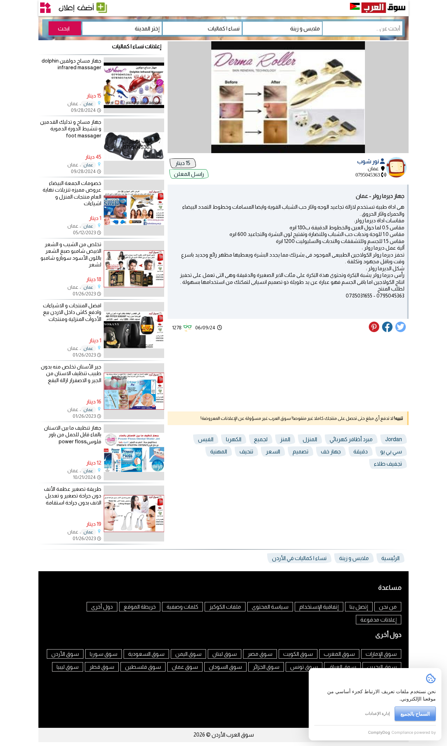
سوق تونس (304, 667)
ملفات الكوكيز (225, 607)
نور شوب (368, 161)
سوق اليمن (188, 654)
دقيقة (360, 451)
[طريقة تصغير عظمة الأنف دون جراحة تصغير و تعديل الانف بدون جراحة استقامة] (134, 540)
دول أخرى (102, 607)
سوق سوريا (103, 654)
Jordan (393, 439)
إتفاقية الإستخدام (319, 607)
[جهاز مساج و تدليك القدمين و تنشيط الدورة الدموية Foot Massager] (134, 172)
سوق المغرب (339, 654)
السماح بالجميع (415, 714)
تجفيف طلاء (388, 464)
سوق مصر (260, 654)
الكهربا (233, 439)
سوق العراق (342, 667)
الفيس (205, 439)
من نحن (388, 607)
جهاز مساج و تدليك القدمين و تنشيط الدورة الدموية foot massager (70, 128)
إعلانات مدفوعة (378, 620)
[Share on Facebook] (387, 330)
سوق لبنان (224, 654)
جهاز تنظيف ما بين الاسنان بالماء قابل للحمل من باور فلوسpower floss (72, 434)
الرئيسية (390, 558)
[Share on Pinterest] (375, 330)
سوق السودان (225, 667)
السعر (273, 451)
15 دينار (182, 163)
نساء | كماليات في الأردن (299, 558)
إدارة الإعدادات (377, 713)
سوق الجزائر (266, 667)
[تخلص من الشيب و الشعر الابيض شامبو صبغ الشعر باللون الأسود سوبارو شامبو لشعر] (134, 295)
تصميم (300, 451)
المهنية (218, 451)
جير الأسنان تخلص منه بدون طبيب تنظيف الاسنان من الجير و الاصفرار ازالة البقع (71, 373)
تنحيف (246, 451)
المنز (285, 439)
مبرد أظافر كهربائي (351, 439)
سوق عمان (185, 667)
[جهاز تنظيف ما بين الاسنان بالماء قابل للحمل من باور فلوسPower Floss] (134, 478)
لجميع (261, 439)
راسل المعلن (189, 174)
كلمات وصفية (182, 607)
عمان (88, 103)
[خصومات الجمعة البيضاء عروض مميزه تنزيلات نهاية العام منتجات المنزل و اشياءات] (134, 234)
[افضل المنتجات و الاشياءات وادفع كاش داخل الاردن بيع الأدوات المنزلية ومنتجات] (134, 356)
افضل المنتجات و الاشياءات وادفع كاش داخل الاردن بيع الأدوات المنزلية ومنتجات (72, 312)
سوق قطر (101, 667)
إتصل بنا (359, 607)
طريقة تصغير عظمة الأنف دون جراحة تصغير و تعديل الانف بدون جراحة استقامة (72, 495)
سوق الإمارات (381, 654)
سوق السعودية (146, 654)
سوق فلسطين (143, 667)
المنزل (310, 439)
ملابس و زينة (354, 558)
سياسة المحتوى (270, 607)
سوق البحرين (382, 667)
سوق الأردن (65, 654)
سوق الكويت (298, 654)
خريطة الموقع (140, 607)
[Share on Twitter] (401, 330)
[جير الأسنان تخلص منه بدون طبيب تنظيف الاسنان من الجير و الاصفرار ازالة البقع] (134, 417)
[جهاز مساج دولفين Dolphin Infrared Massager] (134, 111)
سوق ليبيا (68, 667)
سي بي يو (391, 451)
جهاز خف (331, 451)
